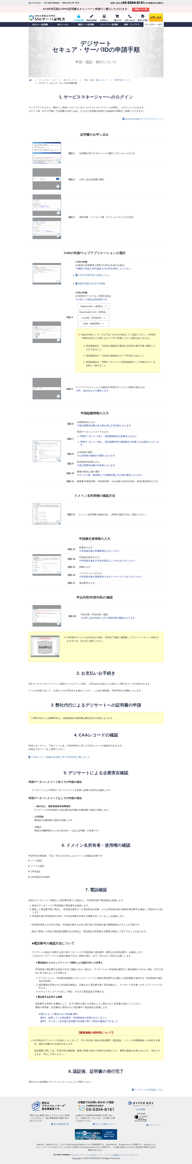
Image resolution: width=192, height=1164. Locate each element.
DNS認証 (35, 871)
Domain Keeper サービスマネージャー (144, 119)
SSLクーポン (63, 24)
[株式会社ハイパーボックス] (36, 2)
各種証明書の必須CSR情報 (91, 283)
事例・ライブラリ (132, 24)
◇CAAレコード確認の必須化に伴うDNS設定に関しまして (60, 757)
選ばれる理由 (143, 20)
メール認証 (36, 860)
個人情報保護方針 (61, 1124)
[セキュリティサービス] (70, 2)
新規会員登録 (91, 20)
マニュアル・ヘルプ (153, 24)
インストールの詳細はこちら (148, 1089)
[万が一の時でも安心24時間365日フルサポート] (96, 1110)
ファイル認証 (37, 866)
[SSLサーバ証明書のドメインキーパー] (30, 80)
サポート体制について (105, 1124)
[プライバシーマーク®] (36, 1110)
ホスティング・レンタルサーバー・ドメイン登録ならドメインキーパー (104, 1155)
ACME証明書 (79, 20)
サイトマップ (155, 1125)
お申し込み (156, 17)
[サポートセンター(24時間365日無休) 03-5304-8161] (136, 3)
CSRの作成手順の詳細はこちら (94, 275)
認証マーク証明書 (86, 24)
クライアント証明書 (109, 24)
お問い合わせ (130, 20)
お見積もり (104, 20)
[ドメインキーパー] (53, 2)
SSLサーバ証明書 (40, 24)
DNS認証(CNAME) (40, 877)
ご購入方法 (117, 20)
